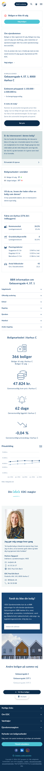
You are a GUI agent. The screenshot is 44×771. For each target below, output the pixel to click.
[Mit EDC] (36, 4)
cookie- (26, 761)
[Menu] (41, 4)
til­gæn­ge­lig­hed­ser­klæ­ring (22, 764)
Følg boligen (22, 22)
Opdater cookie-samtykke (23, 755)
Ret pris (22, 123)
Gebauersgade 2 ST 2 (22, 683)
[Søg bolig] (31, 4)
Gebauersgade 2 (22, 674)
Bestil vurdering (21, 4)
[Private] (4, 4)
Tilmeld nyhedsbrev (22, 744)
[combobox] (22, 626)
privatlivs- (20, 761)
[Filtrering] (40, 446)
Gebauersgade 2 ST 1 (22, 678)
